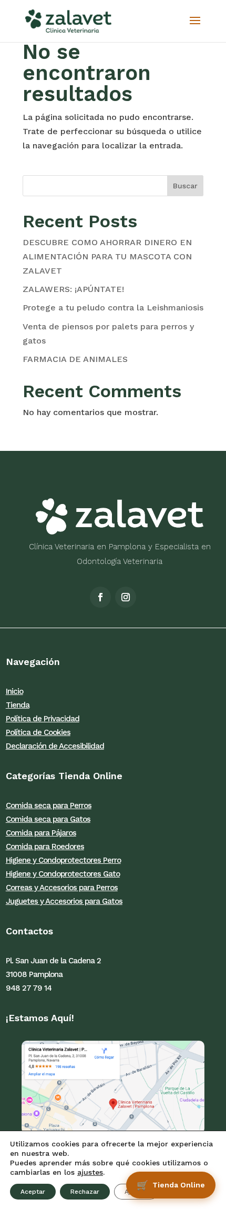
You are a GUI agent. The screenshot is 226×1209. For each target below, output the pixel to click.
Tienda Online (178, 1185)
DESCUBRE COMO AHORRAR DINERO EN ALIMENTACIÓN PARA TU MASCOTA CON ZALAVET (107, 256)
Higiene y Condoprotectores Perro (63, 860)
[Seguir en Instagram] (125, 597)
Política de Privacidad (42, 718)
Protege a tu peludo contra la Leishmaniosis (113, 308)
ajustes (90, 1172)
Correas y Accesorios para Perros (62, 887)
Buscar (185, 186)
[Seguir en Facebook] (100, 597)
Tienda (17, 705)
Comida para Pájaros (41, 833)
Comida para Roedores (45, 846)
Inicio (14, 691)
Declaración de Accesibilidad (55, 746)
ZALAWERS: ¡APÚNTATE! (73, 289)
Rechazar (84, 1191)
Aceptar (32, 1191)
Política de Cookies (38, 732)
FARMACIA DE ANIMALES (75, 359)
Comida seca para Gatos (48, 819)
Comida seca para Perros (48, 805)
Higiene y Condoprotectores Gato (63, 874)
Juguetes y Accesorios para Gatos (64, 901)
